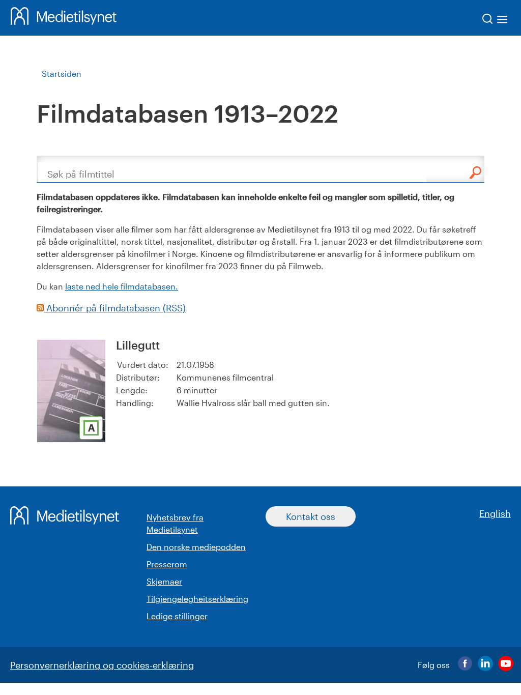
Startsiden (61, 73)
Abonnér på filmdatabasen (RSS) (115, 307)
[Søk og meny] (495, 21)
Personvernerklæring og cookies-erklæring (102, 665)
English (495, 513)
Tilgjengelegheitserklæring (197, 598)
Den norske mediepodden (196, 547)
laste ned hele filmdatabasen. (121, 286)
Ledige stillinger (177, 616)
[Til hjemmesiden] (64, 17)
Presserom (167, 564)
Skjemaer (164, 581)
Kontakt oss (310, 516)
